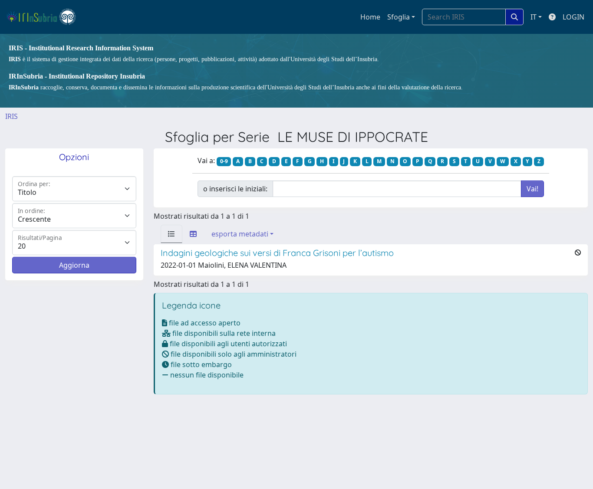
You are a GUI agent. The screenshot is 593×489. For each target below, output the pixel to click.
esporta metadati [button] (239, 234)
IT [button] (533, 17)
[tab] (171, 234)
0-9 (224, 161)
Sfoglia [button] (398, 17)
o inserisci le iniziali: (235, 189)
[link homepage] (45, 17)
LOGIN (573, 17)
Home (370, 17)
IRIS (11, 116)
